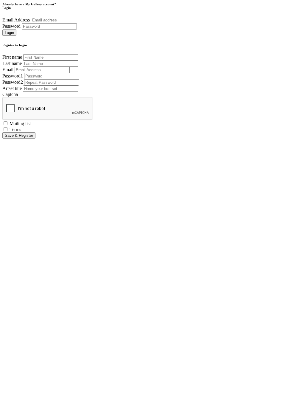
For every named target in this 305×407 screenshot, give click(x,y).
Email (7, 69)
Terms (15, 129)
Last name (12, 63)
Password (11, 26)
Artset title (12, 88)
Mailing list (20, 123)
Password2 (12, 82)
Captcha (10, 94)
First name (12, 57)
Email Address (16, 19)
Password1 (12, 75)
